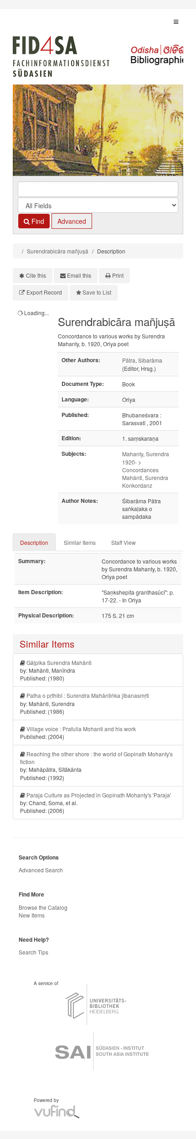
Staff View (123, 542)
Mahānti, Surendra (145, 477)
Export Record (44, 292)
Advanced (71, 221)
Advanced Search (41, 870)
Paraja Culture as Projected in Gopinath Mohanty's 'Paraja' (98, 795)
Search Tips (33, 952)
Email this (79, 275)
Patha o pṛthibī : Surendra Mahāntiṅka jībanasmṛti (87, 695)
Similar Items (80, 542)
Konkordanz (137, 485)
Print (118, 275)
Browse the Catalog (43, 907)
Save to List (97, 292)
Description (34, 542)
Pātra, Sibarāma (142, 360)
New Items (32, 915)
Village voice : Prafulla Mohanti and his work (81, 729)
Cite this (36, 275)
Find (37, 221)
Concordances (140, 470)
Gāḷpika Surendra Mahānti (59, 662)
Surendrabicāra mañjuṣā (57, 251)
